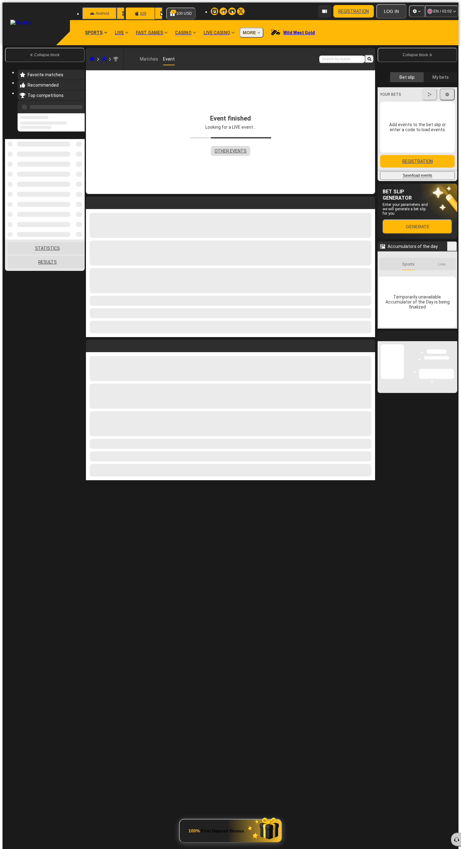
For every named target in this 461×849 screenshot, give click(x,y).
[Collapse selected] (71, 171)
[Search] (369, 59)
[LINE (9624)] (92, 59)
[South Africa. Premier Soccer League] (115, 59)
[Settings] (417, 11)
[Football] (104, 59)
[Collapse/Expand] (452, 299)
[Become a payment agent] (324, 11)
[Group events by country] (79, 171)
